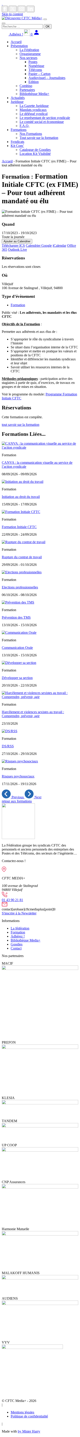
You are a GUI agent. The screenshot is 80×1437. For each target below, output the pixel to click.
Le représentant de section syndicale (45, 118)
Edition (33, 82)
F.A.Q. (24, 126)
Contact (16, 948)
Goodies (16, 944)
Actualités (18, 98)
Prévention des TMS (16, 617)
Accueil (16, 42)
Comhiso (26, 86)
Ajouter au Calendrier (17, 241)
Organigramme (30, 54)
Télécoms (35, 70)
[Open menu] (45, 19)
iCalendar (59, 245)
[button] (13, 797)
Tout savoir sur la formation (39, 138)
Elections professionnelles (20, 587)
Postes (32, 62)
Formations (18, 130)
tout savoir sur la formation (20, 424)
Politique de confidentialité (29, 1416)
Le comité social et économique (42, 122)
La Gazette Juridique (34, 106)
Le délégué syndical (34, 114)
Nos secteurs (28, 58)
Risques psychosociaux (18, 776)
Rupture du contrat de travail (22, 557)
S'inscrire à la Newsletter (19, 913)
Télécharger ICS (13, 245)
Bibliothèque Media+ (34, 94)
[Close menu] (3, 23)
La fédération (20, 928)
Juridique (17, 102)
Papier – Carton (39, 74)
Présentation (19, 46)
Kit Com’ (17, 146)
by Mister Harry (29, 1431)
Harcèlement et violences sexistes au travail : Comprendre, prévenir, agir (33, 714)
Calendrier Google (39, 245)
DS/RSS (8, 746)
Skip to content (12, 14)
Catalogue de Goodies (35, 150)
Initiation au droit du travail (21, 497)
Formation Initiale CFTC (19, 527)
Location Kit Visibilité (35, 154)
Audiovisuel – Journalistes (46, 78)
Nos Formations (31, 134)
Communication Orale (17, 647)
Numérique (36, 66)
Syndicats (17, 142)
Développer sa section (17, 678)
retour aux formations (17, 801)
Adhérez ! (15, 34)
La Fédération (29, 50)
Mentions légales (22, 1412)
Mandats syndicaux (33, 110)
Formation (18, 305)
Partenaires (27, 90)
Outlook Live (17, 249)
